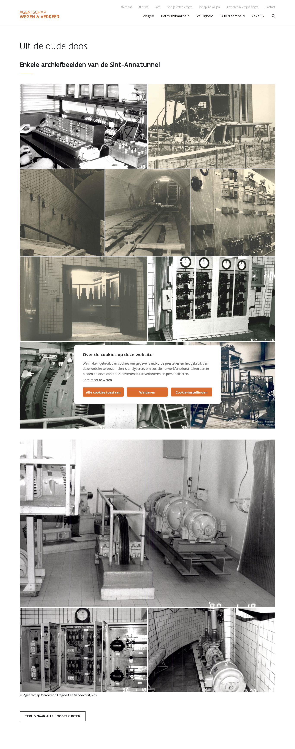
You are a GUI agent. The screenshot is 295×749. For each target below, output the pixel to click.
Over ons (126, 7)
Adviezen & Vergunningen (243, 7)
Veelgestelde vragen (179, 7)
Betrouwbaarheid (175, 16)
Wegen (148, 16)
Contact (270, 7)
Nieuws (143, 7)
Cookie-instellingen (192, 392)
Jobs (157, 7)
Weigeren (147, 392)
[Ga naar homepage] (39, 14)
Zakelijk (258, 16)
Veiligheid (205, 16)
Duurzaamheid (232, 16)
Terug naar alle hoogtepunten (52, 716)
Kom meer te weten (97, 380)
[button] (273, 17)
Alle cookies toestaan (103, 392)
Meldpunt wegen (209, 7)
